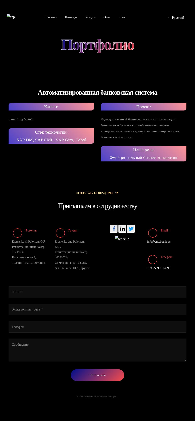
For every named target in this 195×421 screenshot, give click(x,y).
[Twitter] (131, 229)
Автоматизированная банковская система (97, 92)
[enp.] (11, 17)
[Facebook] (113, 229)
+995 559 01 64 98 (158, 268)
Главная (51, 17)
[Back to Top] (183, 409)
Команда (71, 17)
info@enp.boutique (158, 241)
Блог (122, 17)
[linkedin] (122, 229)
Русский (177, 17)
